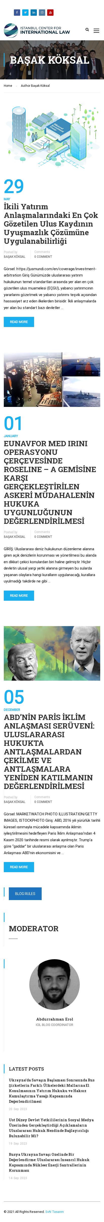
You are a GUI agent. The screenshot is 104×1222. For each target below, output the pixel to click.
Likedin (34, 12)
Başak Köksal (14, 257)
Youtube (50, 12)
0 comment (43, 257)
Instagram (42, 12)
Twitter (25, 12)
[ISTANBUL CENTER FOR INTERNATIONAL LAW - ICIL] (37, 31)
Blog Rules (25, 894)
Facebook (17, 12)
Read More (19, 322)
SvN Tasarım (54, 1212)
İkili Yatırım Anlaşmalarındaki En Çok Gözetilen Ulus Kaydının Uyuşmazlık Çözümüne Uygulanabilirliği (51, 223)
